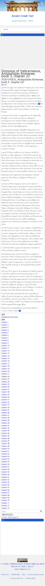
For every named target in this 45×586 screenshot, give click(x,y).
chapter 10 (5, 345)
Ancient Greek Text (22, 16)
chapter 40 (5, 423)
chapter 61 (5, 477)
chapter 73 (5, 508)
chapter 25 (5, 384)
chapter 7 (4, 338)
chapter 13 (5, 353)
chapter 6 (4, 335)
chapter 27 (5, 389)
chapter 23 (5, 379)
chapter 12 (5, 351)
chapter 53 (5, 456)
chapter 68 (5, 495)
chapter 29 (5, 394)
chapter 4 (4, 330)
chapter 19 (5, 369)
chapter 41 (5, 425)
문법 (23, 574)
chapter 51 (5, 451)
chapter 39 (5, 420)
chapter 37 (5, 415)
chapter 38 (5, 418)
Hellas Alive (5, 574)
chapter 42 (5, 428)
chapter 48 (5, 443)
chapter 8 (4, 340)
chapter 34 (5, 407)
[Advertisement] (22, 52)
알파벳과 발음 (15, 574)
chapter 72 (5, 505)
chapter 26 (5, 387)
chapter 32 (5, 402)
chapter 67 (5, 492)
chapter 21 (5, 374)
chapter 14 (5, 356)
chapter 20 (5, 371)
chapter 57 (5, 467)
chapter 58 (5, 469)
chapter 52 (5, 454)
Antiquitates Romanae (9, 317)
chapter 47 (5, 441)
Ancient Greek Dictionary (36, 574)
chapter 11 (5, 348)
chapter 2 (4, 325)
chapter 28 (5, 392)
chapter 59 (5, 472)
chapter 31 (5, 399)
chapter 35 (5, 410)
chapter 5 (4, 332)
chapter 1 (4, 322)
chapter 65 (5, 487)
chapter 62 (5, 480)
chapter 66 (5, 490)
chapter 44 (5, 433)
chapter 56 (5, 464)
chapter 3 (4, 327)
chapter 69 (5, 498)
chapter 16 (5, 361)
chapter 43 (5, 430)
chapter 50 (5, 449)
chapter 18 (5, 366)
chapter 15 (5, 358)
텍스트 (31, 21)
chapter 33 (5, 405)
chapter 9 (4, 343)
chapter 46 (5, 438)
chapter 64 (5, 485)
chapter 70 (5, 500)
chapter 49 (5, 446)
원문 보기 (4, 85)
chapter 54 (5, 459)
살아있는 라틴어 (30, 578)
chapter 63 (5, 482)
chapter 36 (5, 412)
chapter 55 (5, 461)
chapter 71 (5, 503)
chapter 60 (5, 474)
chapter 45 (5, 436)
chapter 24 (5, 381)
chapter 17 (5, 363)
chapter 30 (5, 397)
